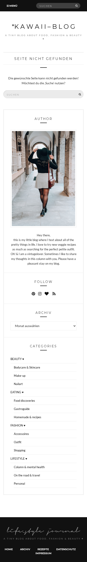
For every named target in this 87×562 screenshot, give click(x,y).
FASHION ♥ (17, 425)
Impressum (43, 553)
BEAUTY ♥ (17, 358)
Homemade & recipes (27, 417)
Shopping (19, 450)
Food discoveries (24, 400)
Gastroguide (22, 408)
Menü (13, 5)
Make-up (19, 375)
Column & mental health (29, 467)
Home (9, 549)
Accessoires (21, 433)
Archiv (25, 549)
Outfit (17, 442)
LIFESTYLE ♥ (18, 458)
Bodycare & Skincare (27, 367)
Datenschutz (66, 549)
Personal (19, 483)
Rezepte (43, 549)
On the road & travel (27, 475)
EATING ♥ (17, 392)
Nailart (18, 383)
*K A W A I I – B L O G (43, 26)
